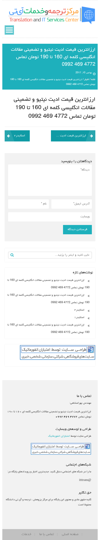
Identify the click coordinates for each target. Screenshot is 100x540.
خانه (93, 79)
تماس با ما (46, 534)
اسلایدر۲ (19, 136)
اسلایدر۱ (79, 317)
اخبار (86, 79)
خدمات (26, 534)
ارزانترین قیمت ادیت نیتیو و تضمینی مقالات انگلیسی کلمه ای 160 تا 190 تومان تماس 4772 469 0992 (68, 136)
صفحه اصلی (70, 534)
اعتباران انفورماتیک (59, 436)
